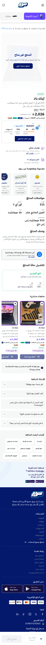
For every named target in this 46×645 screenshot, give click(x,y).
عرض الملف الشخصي (24, 139)
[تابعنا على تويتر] (36, 614)
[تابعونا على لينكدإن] (17, 614)
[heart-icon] (41, 303)
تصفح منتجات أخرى (23, 66)
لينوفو (36, 109)
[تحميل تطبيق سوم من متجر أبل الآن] (40, 481)
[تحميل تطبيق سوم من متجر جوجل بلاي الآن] (30, 481)
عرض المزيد (37, 192)
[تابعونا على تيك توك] (23, 614)
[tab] (34, 16)
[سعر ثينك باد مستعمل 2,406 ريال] (32, 313)
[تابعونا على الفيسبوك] (42, 614)
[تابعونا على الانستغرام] (29, 614)
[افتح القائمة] (42, 5)
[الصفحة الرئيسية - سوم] (23, 5)
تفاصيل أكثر (29, 153)
